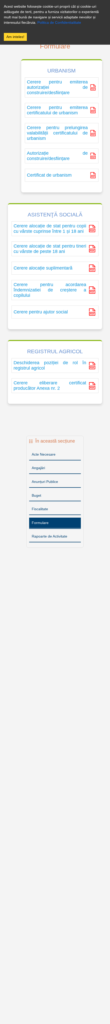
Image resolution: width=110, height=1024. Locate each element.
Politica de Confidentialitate (59, 22)
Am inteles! (15, 37)
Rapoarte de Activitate (49, 536)
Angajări (38, 468)
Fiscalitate (40, 509)
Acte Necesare (44, 454)
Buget (36, 495)
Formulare (40, 523)
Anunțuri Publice (45, 482)
